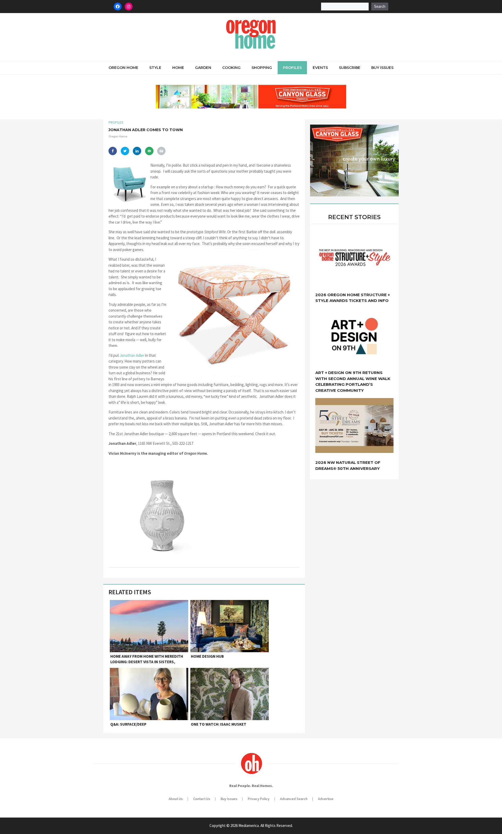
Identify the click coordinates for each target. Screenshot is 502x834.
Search (379, 6)
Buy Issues (382, 67)
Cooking (231, 67)
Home (178, 67)
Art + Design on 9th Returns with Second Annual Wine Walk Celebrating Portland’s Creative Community (352, 381)
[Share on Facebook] (113, 151)
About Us (176, 798)
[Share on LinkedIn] (137, 151)
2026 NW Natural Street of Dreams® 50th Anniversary (347, 465)
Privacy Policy (259, 798)
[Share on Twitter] (125, 151)
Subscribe (349, 67)
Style (155, 67)
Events (320, 67)
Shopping (262, 67)
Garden (203, 67)
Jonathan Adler (132, 355)
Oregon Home (123, 67)
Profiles (292, 67)
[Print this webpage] (161, 151)
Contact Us (201, 798)
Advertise (325, 798)
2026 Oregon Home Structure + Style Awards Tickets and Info (352, 297)
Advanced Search (293, 798)
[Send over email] (149, 151)
